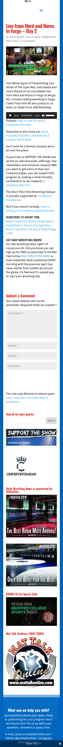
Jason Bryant (17, 37)
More (28, 139)
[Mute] (43, 115)
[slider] (50, 115)
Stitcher (33, 221)
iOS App (33, 229)
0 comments (28, 41)
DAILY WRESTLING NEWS (36, 256)
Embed (26, 124)
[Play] (10, 115)
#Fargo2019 (48, 37)
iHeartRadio (39, 135)
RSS (19, 139)
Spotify (24, 135)
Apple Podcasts (15, 221)
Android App (48, 229)
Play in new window (30, 120)
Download (12, 124)
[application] (31, 115)
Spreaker (46, 221)
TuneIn (10, 139)
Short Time (12, 41)
